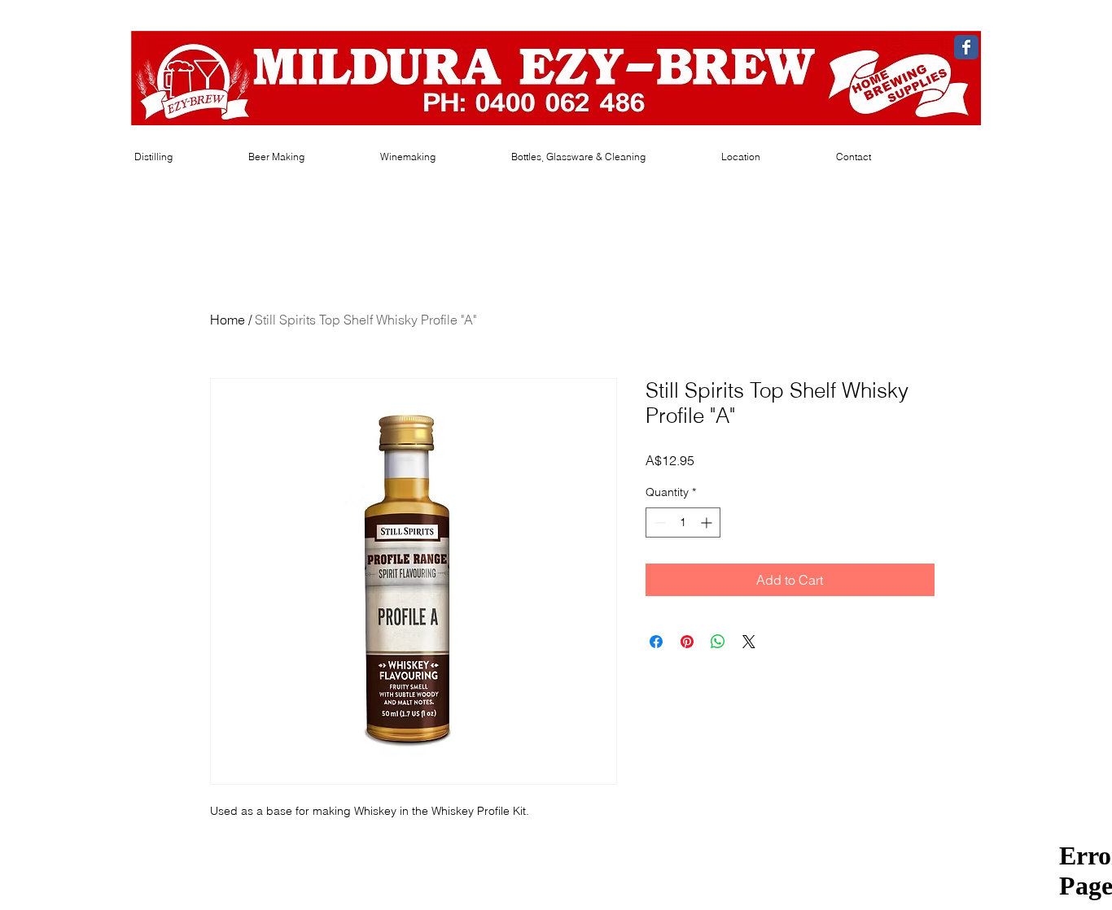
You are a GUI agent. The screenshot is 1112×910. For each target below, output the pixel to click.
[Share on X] (749, 641)
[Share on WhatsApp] (718, 641)
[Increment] (708, 522)
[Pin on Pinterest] (687, 641)
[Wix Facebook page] (966, 47)
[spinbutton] (683, 522)
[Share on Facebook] (656, 641)
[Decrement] (658, 522)
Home (227, 319)
